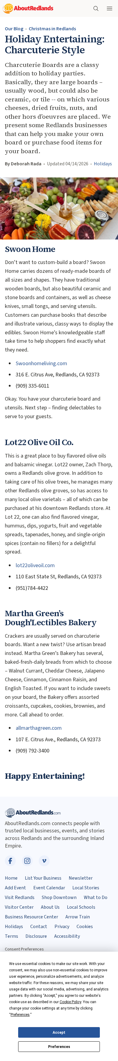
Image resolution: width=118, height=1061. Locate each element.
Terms (11, 936)
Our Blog (14, 28)
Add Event (15, 887)
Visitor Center (19, 907)
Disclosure (36, 936)
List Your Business (43, 878)
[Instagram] (27, 860)
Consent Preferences (24, 949)
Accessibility (67, 936)
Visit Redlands (19, 897)
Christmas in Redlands (52, 28)
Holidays (103, 163)
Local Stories (85, 887)
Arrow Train (77, 917)
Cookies (85, 926)
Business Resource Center (31, 917)
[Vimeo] (44, 860)
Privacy (61, 926)
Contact (38, 926)
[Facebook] (10, 860)
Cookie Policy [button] (70, 1002)
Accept (59, 1032)
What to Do (95, 897)
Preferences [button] (20, 1015)
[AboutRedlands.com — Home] (27, 8)
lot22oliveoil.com (35, 565)
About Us (50, 907)
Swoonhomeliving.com (41, 363)
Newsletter (81, 878)
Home (11, 878)
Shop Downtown (59, 897)
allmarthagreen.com (39, 728)
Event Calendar (49, 887)
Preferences (59, 1047)
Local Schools (81, 907)
